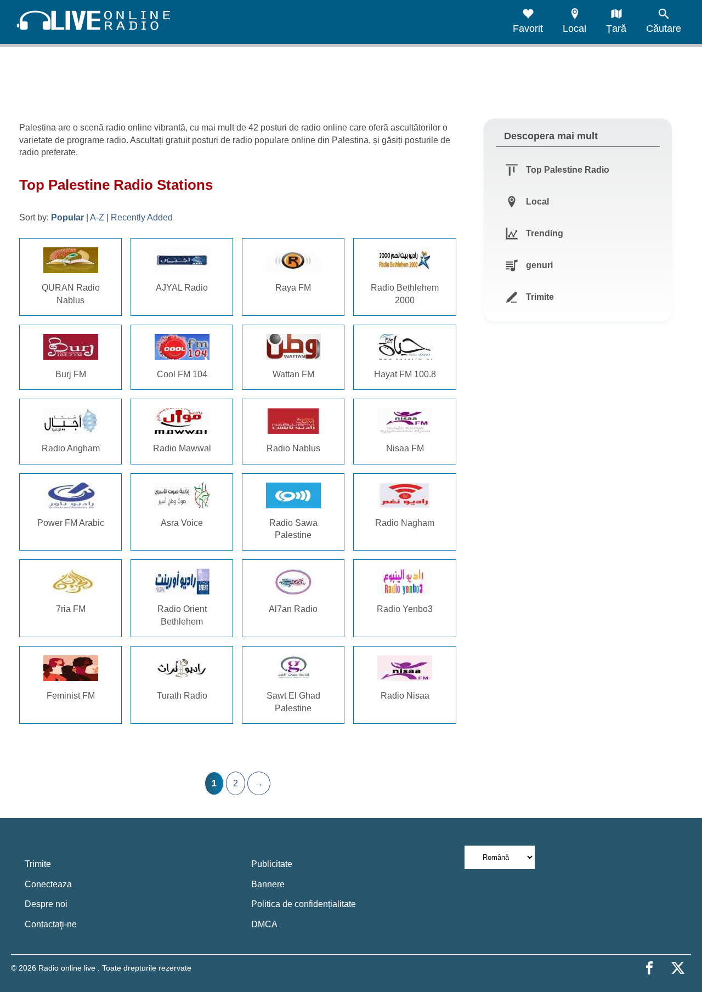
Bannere (268, 884)
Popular (67, 217)
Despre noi (46, 904)
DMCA (264, 924)
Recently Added (142, 217)
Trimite (38, 864)
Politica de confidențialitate (303, 904)
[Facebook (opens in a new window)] (649, 968)
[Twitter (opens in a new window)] (678, 968)
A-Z (97, 217)
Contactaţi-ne (51, 924)
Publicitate (271, 864)
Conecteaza (48, 884)
